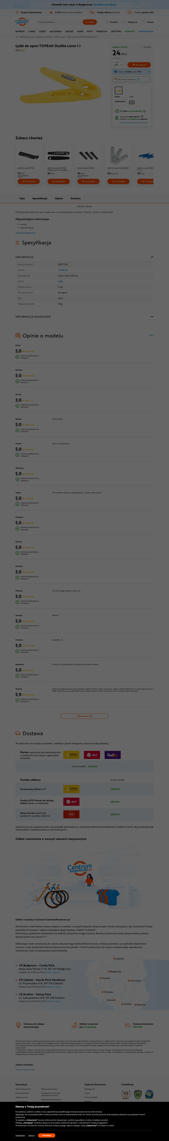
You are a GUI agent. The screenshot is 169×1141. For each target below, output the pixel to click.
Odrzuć (31, 1135)
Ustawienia (20, 1135)
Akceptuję (46, 1135)
